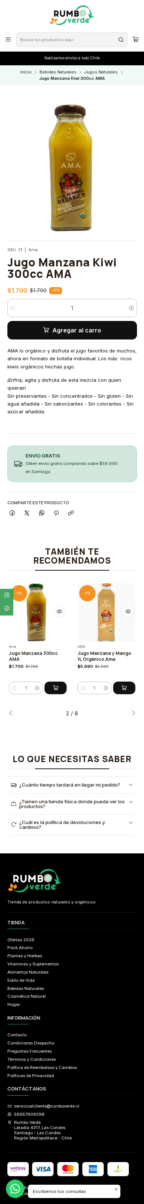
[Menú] (8, 39)
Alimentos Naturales (27, 972)
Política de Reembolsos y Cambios (42, 1067)
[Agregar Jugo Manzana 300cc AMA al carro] (56, 688)
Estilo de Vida (21, 980)
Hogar (13, 1004)
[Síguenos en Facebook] (6, 609)
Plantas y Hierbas (24, 955)
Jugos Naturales (101, 72)
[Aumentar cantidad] (132, 308)
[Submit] (121, 39)
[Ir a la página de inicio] (72, 15)
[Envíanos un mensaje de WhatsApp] (15, 1189)
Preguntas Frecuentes (29, 1051)
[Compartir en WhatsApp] (42, 513)
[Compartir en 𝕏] (27, 513)
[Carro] (135, 39)
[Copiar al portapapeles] (71, 513)
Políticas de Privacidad (30, 1075)
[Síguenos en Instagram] (6, 595)
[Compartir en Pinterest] (56, 513)
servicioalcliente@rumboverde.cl (46, 1106)
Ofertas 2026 (20, 939)
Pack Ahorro (19, 947)
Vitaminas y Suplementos (33, 964)
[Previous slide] (12, 713)
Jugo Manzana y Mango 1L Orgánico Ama (104, 656)
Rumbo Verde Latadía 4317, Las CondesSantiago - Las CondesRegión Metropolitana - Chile (43, 1130)
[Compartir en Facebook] (12, 513)
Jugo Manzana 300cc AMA (33, 656)
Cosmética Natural (26, 996)
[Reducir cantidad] (13, 308)
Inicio (26, 72)
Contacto (17, 1034)
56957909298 (29, 1114)
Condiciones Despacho (30, 1043)
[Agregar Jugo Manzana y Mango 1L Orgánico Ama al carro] (124, 688)
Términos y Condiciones (31, 1059)
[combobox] (71, 39)
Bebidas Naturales (58, 72)
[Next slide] (131, 713)
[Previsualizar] (59, 611)
